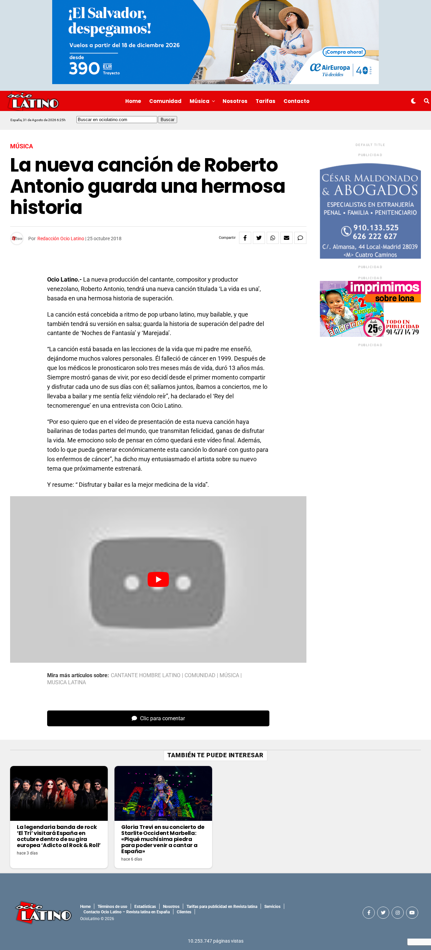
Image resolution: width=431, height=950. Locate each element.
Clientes (184, 912)
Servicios (272, 906)
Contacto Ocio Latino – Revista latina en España (127, 912)
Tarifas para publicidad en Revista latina (222, 906)
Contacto (296, 101)
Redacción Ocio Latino (60, 238)
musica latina (66, 682)
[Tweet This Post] (259, 238)
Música (199, 101)
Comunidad (165, 101)
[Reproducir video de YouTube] (158, 579)
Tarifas (265, 101)
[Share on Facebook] (245, 238)
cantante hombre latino (145, 675)
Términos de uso (112, 906)
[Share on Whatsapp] (273, 238)
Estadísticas (145, 906)
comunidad (200, 675)
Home (133, 101)
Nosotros (235, 101)
